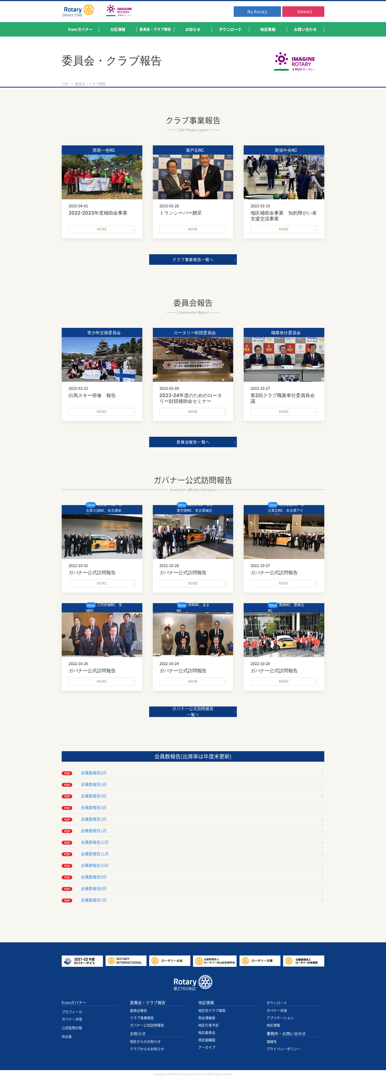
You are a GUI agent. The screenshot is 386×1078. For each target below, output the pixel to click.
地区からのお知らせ (145, 1041)
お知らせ (138, 1034)
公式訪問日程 (72, 1028)
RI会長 (67, 1036)
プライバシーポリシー (284, 1049)
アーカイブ (206, 1047)
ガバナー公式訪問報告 (147, 1025)
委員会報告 (138, 1010)
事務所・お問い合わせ (286, 1034)
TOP (65, 84)
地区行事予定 (208, 1025)
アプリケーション (280, 1018)
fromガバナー (74, 1003)
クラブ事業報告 (142, 1018)
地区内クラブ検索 (212, 1010)
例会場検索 (206, 1018)
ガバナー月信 (72, 1019)
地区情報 (206, 1003)
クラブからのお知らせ (147, 1049)
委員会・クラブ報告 (147, 1003)
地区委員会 (206, 1032)
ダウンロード (277, 1003)
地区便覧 (273, 1025)
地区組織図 (206, 1040)
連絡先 (272, 1041)
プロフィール (72, 1012)
